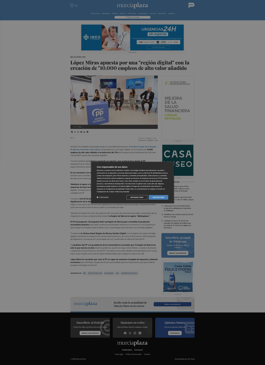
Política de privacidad (122, 191)
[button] (102, 197)
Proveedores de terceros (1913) (151, 178)
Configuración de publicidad (115, 189)
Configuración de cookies (105, 191)
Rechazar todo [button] (137, 197)
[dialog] (132, 182)
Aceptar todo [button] (158, 197)
